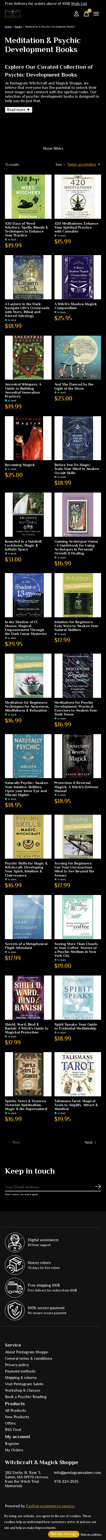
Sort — (61, 164)
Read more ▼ (18, 110)
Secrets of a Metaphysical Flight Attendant (26, 946)
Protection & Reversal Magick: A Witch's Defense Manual (76, 787)
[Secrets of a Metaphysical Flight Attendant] (28, 917)
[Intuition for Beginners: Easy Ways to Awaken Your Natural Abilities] (77, 595)
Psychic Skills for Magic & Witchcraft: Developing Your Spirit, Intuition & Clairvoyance (26, 869)
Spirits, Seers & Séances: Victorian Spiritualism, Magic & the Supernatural (26, 1105)
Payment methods (20, 1371)
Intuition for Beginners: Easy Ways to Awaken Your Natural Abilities (76, 626)
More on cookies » (91, 1534)
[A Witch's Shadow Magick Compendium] (77, 277)
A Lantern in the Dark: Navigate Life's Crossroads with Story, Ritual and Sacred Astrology (27, 310)
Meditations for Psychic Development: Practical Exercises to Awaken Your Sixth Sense (75, 708)
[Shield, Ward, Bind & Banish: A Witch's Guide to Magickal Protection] (28, 998)
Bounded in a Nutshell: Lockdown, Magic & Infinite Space (23, 545)
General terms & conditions (28, 1358)
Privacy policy (17, 1365)
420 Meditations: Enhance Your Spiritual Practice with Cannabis (76, 227)
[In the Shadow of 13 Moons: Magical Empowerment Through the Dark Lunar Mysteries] (28, 595)
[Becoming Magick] (28, 438)
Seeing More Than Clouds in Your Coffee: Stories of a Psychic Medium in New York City (76, 950)
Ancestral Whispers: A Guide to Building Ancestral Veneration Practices (23, 390)
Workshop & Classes (22, 1390)
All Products (15, 1410)
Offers (10, 1423)
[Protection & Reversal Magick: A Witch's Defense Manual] (77, 756)
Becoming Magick (20, 465)
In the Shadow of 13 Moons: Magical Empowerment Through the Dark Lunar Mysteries (26, 628)
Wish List (79, 3)
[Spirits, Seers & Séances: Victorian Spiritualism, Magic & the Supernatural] (28, 1074)
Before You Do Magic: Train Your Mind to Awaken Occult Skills (76, 469)
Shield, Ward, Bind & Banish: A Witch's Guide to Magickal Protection (26, 1028)
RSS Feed (13, 1430)
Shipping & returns (21, 1377)
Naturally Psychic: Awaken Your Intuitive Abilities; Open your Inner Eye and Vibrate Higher (26, 789)
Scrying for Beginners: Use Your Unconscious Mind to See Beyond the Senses (74, 869)
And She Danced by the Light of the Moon (73, 386)
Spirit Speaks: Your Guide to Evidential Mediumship (75, 1026)
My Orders (14, 1450)
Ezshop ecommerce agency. (50, 1506)
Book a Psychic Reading (26, 1397)
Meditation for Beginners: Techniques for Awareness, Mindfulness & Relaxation (27, 706)
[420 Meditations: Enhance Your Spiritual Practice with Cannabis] (77, 197)
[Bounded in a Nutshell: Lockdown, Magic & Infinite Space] (28, 515)
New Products (17, 1417)
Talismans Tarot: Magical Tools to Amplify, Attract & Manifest (76, 1105)
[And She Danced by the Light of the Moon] (77, 358)
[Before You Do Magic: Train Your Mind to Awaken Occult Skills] (77, 438)
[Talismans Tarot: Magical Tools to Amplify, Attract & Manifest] (77, 1074)
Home (8, 26)
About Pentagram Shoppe (26, 1352)
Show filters (53, 148)
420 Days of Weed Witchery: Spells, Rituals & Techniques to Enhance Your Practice (26, 229)
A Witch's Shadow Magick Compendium (75, 306)
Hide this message (64, 1534)
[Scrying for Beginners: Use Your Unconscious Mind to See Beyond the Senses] (77, 837)
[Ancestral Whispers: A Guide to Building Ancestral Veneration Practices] (28, 358)
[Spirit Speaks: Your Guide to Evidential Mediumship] (77, 998)
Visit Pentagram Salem (24, 1384)
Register (12, 1444)
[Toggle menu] (96, 14)
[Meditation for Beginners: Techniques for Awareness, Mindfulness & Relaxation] (28, 676)
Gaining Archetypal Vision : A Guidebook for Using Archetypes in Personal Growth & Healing (76, 547)
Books (18, 26)
